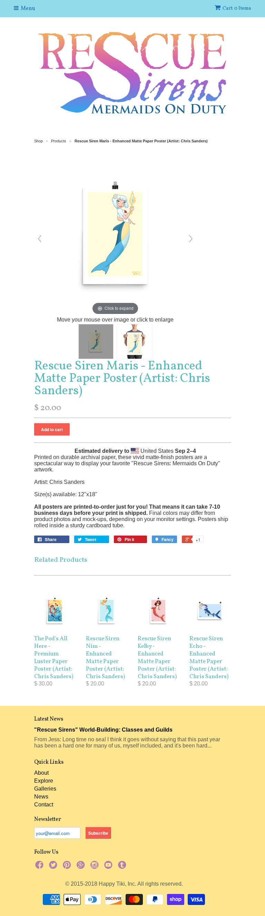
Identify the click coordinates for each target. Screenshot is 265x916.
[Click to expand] (115, 235)
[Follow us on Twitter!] (54, 867)
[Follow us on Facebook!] (40, 867)
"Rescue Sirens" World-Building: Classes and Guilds (103, 730)
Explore (43, 781)
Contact (43, 804)
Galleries (45, 789)
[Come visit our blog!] (123, 867)
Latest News (48, 719)
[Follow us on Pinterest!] (68, 867)
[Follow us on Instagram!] (95, 867)
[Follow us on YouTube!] (109, 867)
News (41, 797)
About (41, 773)
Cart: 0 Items (237, 8)
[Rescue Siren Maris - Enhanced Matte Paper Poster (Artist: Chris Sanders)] (96, 341)
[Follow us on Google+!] (82, 867)
